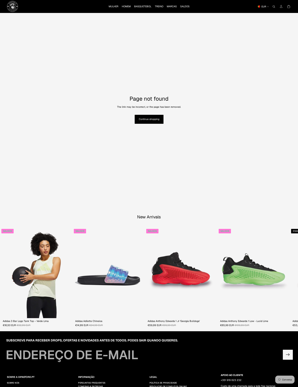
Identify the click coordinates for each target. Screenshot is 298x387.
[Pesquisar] (274, 6)
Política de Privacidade (163, 382)
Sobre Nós (13, 382)
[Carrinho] (288, 6)
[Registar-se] (288, 355)
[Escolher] (67, 313)
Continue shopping (149, 119)
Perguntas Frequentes (91, 382)
